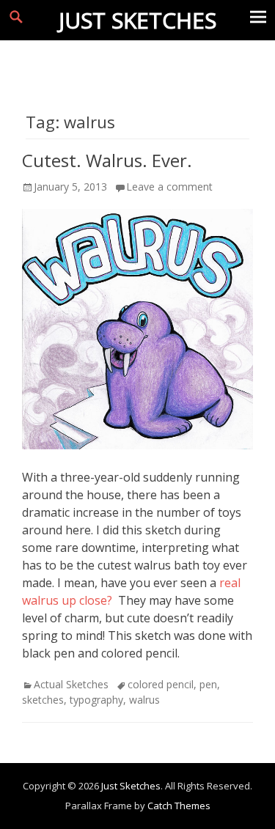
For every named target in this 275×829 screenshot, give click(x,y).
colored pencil (161, 684)
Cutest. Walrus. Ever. (107, 160)
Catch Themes (178, 805)
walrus (144, 700)
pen (208, 684)
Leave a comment (169, 187)
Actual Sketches (71, 684)
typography (96, 700)
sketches (43, 700)
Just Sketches (137, 20)
